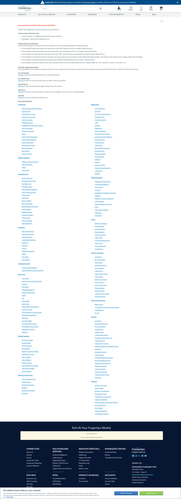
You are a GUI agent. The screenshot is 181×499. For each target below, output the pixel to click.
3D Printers (98, 257)
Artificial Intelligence (60, 455)
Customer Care (31, 478)
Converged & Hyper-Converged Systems (107, 307)
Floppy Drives (26, 195)
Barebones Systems (28, 234)
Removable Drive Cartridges (30, 365)
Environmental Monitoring (103, 114)
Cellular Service (99, 332)
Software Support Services (103, 363)
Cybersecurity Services (102, 343)
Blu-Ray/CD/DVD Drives (29, 181)
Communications (100, 108)
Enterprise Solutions (139, 480)
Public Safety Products (101, 210)
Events (107, 455)
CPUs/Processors (27, 187)
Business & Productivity (102, 391)
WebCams (25, 332)
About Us (29, 452)
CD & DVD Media (27, 346)
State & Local (83, 468)
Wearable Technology (28, 329)
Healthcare (83, 455)
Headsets (98, 196)
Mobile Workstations (28, 251)
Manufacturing (84, 463)
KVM (96, 123)
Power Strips (98, 243)
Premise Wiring (99, 142)
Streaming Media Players (29, 315)
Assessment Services (101, 324)
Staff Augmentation (101, 366)
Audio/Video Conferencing (102, 181)
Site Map (29, 487)
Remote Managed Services (103, 360)
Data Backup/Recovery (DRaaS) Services (107, 346)
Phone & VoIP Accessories (30, 137)
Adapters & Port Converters (30, 162)
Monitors (24, 388)
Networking (95, 104)
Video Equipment (27, 223)
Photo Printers (99, 282)
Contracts (82, 478)
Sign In (107, 484)
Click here (21, 75)
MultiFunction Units (101, 279)
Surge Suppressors (100, 246)
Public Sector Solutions (140, 477)
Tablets (24, 254)
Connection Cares (32, 460)
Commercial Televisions (29, 379)
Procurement (83, 481)
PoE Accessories (100, 140)
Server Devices (99, 157)
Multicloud (56, 466)
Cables (24, 167)
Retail (81, 466)
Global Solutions (137, 483)
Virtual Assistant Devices (29, 324)
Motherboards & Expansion (30, 206)
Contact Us (137, 463)
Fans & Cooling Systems (29, 192)
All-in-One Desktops (28, 231)
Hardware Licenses (27, 123)
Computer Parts (23, 174)
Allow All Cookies (151, 493)
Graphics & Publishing (101, 399)
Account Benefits (111, 478)
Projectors (25, 393)
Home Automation (100, 120)
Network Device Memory (102, 134)
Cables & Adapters (24, 158)
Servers (97, 313)
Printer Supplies (99, 288)
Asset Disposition (100, 326)
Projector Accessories (28, 145)
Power (93, 219)
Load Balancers (99, 310)
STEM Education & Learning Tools (32, 312)
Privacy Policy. (10, 497)
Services (93, 317)
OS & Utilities (99, 408)
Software (97, 159)
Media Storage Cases (28, 354)
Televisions (25, 318)
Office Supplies (99, 201)
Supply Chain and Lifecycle (62, 468)
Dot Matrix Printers (100, 265)
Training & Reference (101, 411)
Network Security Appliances (103, 137)
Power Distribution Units (102, 240)
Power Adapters (100, 232)
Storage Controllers (27, 215)
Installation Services (101, 352)
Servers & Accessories (98, 300)
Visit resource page (88, 2)
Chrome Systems (27, 237)
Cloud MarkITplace (59, 478)
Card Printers (99, 262)
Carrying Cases (26, 111)
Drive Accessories (27, 120)
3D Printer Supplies (27, 340)
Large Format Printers (101, 274)
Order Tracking (31, 481)
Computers (21, 227)
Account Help (110, 481)
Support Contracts (100, 369)
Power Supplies (26, 209)
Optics (24, 134)
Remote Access (99, 151)
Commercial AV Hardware (29, 268)
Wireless (97, 174)
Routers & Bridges (100, 154)
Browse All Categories (25, 101)
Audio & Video (99, 388)
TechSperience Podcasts (113, 458)
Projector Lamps (27, 363)
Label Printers (99, 271)
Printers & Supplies (97, 253)
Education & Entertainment (103, 397)
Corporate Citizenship (34, 463)
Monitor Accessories (28, 131)
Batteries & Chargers (101, 223)
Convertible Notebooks (29, 240)
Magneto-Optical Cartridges (30, 351)
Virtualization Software (102, 414)
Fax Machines (99, 187)
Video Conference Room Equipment (32, 270)
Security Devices (27, 154)
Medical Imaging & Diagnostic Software (106, 402)
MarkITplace (57, 484)
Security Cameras (27, 309)
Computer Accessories (28, 117)
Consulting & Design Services (103, 338)
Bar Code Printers (100, 260)
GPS (23, 298)
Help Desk (98, 349)
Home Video (25, 304)
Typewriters (98, 215)
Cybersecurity (57, 458)
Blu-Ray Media (26, 343)
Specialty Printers (100, 296)
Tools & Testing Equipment (103, 168)
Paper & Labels (26, 357)
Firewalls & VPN (99, 117)
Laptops (24, 248)
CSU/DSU (98, 111)
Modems (97, 125)
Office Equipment (96, 177)
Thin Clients (25, 257)
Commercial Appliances (102, 184)
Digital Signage (26, 382)
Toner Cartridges (26, 371)
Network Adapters (100, 131)
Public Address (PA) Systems (30, 307)
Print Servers (99, 145)
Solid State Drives (27, 212)
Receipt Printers (100, 291)
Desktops (25, 245)
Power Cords (25, 170)
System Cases (26, 218)
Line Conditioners (100, 229)
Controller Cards (26, 184)
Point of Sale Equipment (29, 140)
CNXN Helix (57, 481)
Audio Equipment (27, 178)
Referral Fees (26, 151)
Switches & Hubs (100, 165)
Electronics (21, 274)
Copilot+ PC (25, 243)
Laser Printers (99, 277)
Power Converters (100, 235)
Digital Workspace (59, 460)
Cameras (24, 284)
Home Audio (25, 301)
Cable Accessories (27, 164)
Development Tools (100, 394)
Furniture (97, 190)
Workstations (26, 260)
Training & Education (101, 372)
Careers (29, 458)
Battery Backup (99, 226)
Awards (29, 455)
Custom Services (100, 341)
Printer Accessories (27, 142)
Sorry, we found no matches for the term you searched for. (37, 25)
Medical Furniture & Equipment (104, 198)
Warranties (98, 377)
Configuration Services (101, 335)
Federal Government (86, 452)
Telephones (98, 213)
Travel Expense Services (102, 375)
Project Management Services (104, 358)
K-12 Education (84, 460)
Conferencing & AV (24, 264)
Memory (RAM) (26, 201)
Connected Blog (110, 452)
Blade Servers (99, 304)
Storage (97, 162)
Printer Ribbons (26, 360)
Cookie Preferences (126, 493)
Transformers (99, 249)
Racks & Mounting (27, 148)
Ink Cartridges (26, 348)
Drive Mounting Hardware (29, 189)
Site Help (29, 484)
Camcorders (25, 278)
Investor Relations (32, 466)
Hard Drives (25, 198)
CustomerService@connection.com (142, 474)
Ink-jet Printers (99, 268)
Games (24, 295)
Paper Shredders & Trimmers (103, 204)
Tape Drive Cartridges (28, 368)
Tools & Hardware (27, 221)
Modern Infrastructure (60, 463)
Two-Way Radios (27, 321)
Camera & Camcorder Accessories (32, 108)
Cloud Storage (99, 329)
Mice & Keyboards (27, 128)
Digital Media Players (28, 290)
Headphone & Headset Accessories (32, 125)
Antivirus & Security (101, 385)
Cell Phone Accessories (29, 114)
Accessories (22, 104)
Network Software (100, 405)
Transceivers (98, 171)
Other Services (99, 355)
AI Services (98, 321)
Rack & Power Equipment (102, 148)
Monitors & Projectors (25, 375)
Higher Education (85, 458)
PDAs (96, 207)
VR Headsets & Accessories (30, 326)
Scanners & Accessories (102, 294)
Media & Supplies (23, 336)
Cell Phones (25, 287)
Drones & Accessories (28, 292)
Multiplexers (98, 128)
